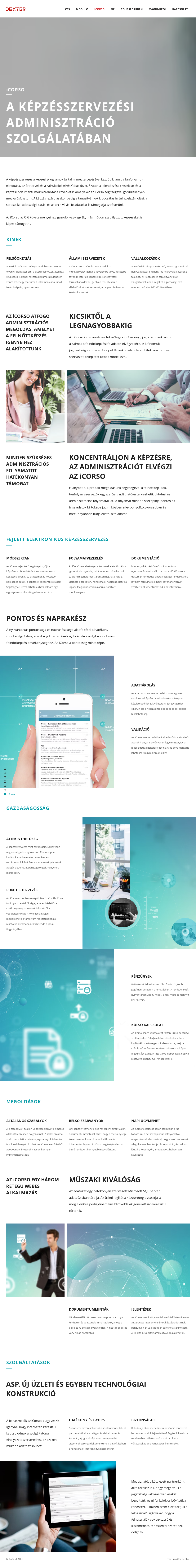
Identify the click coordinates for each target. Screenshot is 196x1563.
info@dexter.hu (181, 1559)
